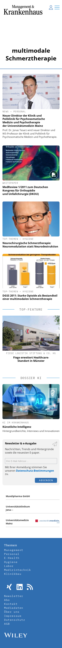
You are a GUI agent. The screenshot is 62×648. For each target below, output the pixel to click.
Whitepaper (10, 182)
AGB (7, 623)
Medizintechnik (17, 569)
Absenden (46, 480)
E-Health (12, 557)
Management (13, 550)
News (5, 111)
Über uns (12, 611)
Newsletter (13, 596)
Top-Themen (10, 238)
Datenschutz (14, 619)
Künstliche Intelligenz (16, 427)
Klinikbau (12, 573)
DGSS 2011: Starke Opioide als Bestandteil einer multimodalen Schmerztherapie (29, 297)
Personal (19, 111)
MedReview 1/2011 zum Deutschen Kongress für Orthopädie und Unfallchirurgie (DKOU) (25, 190)
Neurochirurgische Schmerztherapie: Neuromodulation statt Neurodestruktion (30, 244)
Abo (7, 600)
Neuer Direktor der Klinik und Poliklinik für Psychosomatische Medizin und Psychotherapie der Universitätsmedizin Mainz (23, 121)
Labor (9, 566)
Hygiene (28, 238)
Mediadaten (13, 607)
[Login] (51, 7)
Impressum (12, 615)
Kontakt (11, 603)
